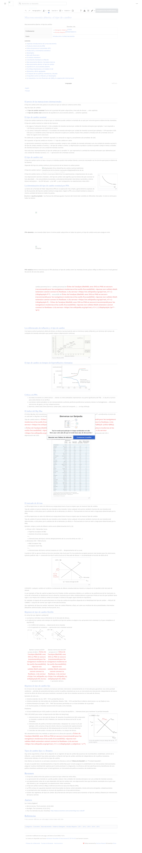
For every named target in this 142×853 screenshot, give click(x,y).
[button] (60, 437)
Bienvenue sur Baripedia (71, 416)
